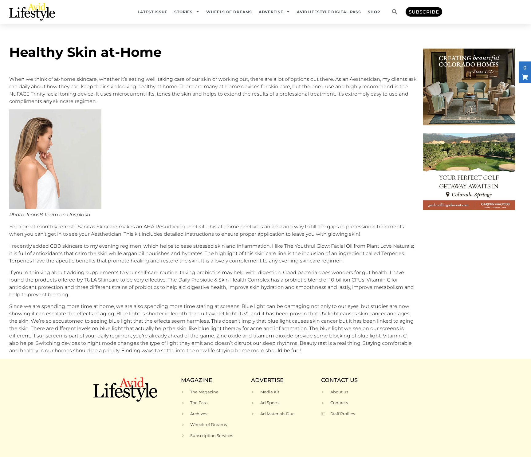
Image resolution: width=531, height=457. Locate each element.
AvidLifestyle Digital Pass (329, 12)
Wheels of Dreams (229, 12)
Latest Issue (152, 12)
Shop (374, 12)
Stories (183, 12)
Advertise (271, 12)
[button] (394, 11)
